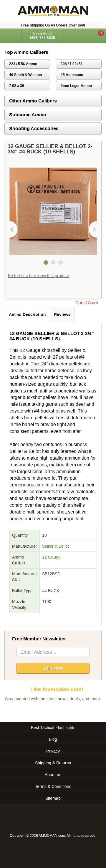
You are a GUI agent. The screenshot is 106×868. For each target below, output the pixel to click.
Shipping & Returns (53, 763)
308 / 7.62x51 (72, 64)
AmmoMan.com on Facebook (51, 710)
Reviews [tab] (62, 314)
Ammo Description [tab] (27, 314)
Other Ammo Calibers (33, 100)
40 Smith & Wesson (25, 75)
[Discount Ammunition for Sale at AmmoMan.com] (53, 11)
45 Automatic (72, 75)
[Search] (74, 36)
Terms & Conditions (53, 786)
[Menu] (10, 35)
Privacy (53, 751)
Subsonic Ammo (27, 114)
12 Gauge (51, 557)
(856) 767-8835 (42, 38)
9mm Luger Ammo (76, 86)
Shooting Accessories (34, 128)
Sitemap (53, 798)
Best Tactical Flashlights (53, 727)
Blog (53, 739)
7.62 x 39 (16, 86)
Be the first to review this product (38, 275)
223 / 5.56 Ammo (23, 64)
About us (53, 774)
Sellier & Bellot (55, 546)
